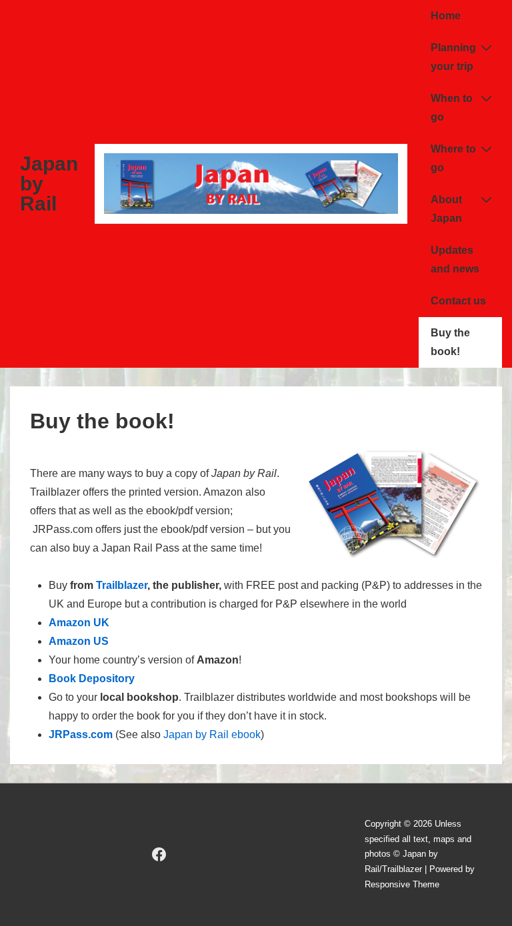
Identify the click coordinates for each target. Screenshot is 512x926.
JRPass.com (81, 734)
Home (446, 15)
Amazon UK (79, 622)
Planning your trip (453, 57)
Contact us (458, 300)
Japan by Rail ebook (212, 734)
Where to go (453, 158)
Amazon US (79, 641)
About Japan (446, 209)
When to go (452, 108)
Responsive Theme (402, 884)
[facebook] (159, 855)
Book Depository (92, 678)
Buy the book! (450, 342)
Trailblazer (121, 585)
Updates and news (455, 259)
